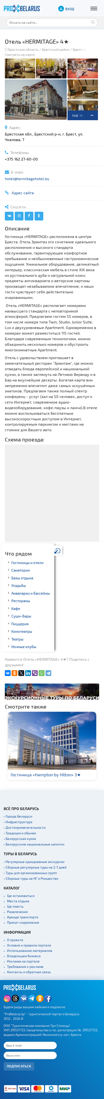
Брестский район (55, 49)
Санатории (20, 570)
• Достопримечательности (24, 827)
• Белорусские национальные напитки (34, 844)
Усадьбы (18, 585)
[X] (21, 673)
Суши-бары (21, 616)
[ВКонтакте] (8, 673)
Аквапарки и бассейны (30, 593)
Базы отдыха (22, 578)
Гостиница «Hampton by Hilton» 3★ (46, 774)
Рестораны (20, 601)
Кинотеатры (21, 631)
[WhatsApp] (42, 673)
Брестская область (23, 49)
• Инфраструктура (18, 822)
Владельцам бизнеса (24, 956)
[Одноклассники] (14, 673)
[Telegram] (48, 673)
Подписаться (19, 1066)
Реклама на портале (23, 961)
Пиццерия (20, 624)
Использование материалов (29, 950)
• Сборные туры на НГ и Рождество (31, 878)
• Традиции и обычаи (20, 833)
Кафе (15, 608)
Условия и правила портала (29, 945)
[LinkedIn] (28, 673)
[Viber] (35, 673)
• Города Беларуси (18, 816)
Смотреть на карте (20, 54)
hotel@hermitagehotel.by (27, 178)
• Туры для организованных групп (30, 873)
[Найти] (93, 21)
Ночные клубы (23, 646)
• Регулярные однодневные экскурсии (34, 862)
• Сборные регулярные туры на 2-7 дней (35, 867)
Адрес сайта (22, 192)
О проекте (15, 940)
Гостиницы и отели (27, 562)
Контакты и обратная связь (29, 972)
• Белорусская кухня (20, 839)
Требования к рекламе (25, 966)
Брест (77, 49)
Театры (17, 639)
